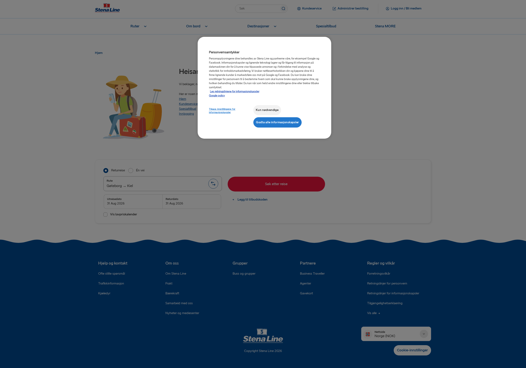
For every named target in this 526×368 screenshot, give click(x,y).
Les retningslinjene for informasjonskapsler (234, 91)
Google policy (217, 95)
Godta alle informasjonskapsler (277, 122)
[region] (264, 88)
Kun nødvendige (267, 110)
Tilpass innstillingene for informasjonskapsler (222, 111)
